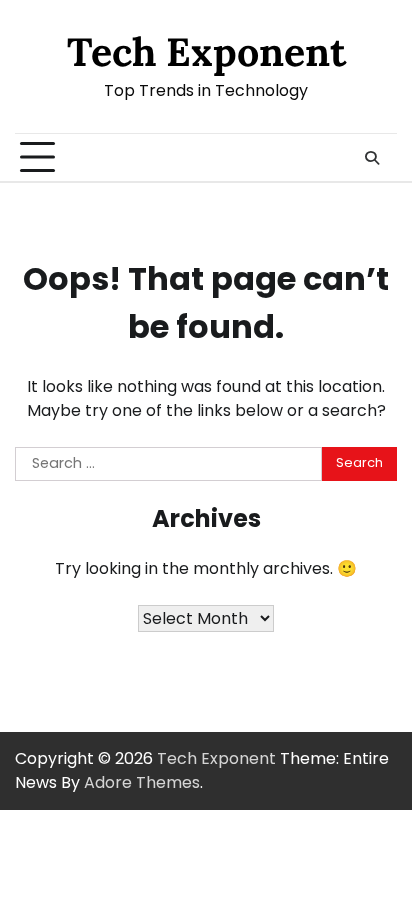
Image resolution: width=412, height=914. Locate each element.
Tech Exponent (206, 51)
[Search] (372, 158)
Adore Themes (142, 782)
